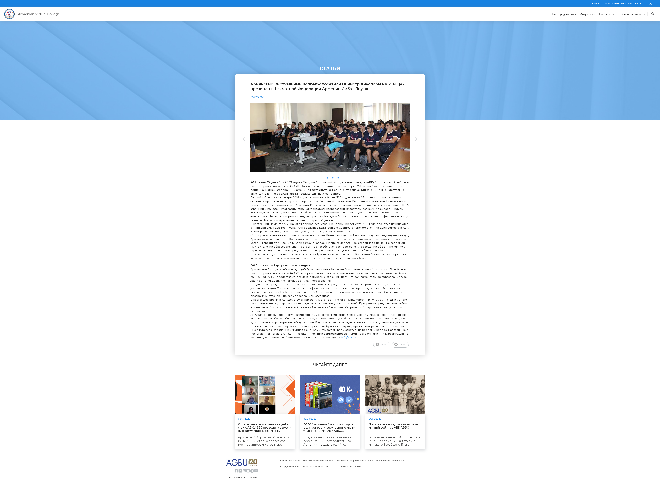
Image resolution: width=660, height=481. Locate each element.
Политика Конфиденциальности (355, 460)
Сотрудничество (289, 466)
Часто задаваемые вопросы (318, 460)
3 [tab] (339, 179)
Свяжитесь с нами (622, 3)
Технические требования (390, 460)
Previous (244, 139)
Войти (638, 3)
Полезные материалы (315, 466)
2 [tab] (334, 179)
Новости (596, 3)
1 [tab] (329, 179)
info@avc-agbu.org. (354, 337)
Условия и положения (349, 466)
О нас (607, 3)
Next (416, 139)
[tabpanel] (330, 137)
